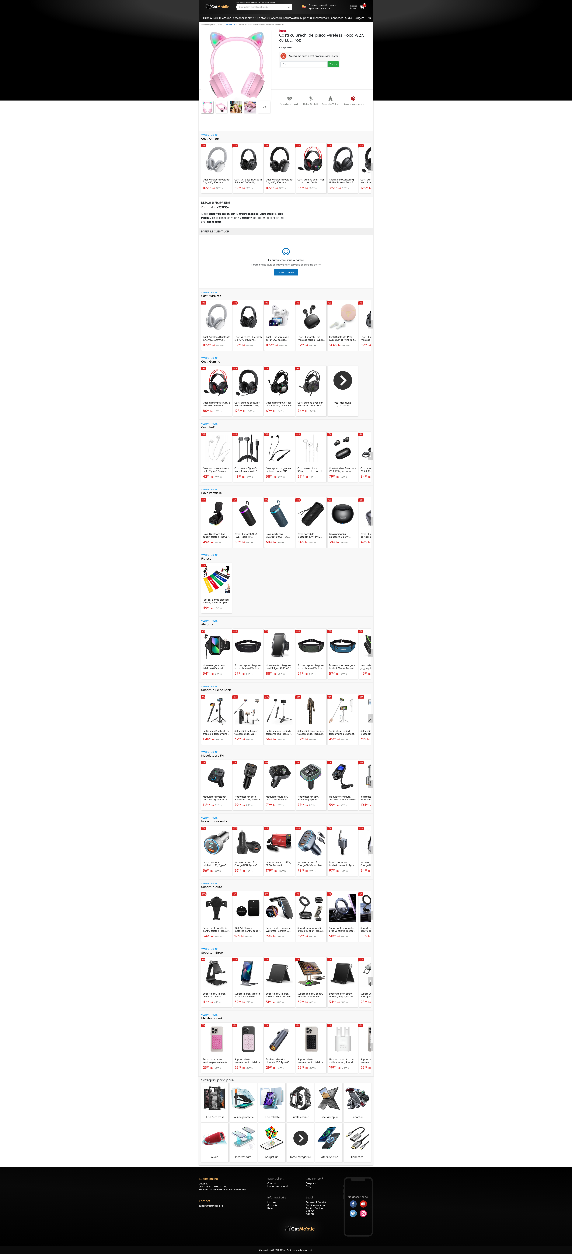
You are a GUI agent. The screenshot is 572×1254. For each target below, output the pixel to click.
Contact (271, 1183)
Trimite (333, 64)
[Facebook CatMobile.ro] (355, 1203)
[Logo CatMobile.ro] (217, 6)
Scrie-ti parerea (286, 272)
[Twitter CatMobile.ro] (355, 1213)
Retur (270, 1208)
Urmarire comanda (278, 1186)
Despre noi (312, 1183)
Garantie (272, 1205)
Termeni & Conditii (316, 1202)
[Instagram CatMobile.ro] (363, 1213)
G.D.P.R (310, 1214)
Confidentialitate (315, 1205)
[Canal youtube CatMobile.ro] (363, 1203)
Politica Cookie (314, 1208)
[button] (370, 167)
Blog (308, 1186)
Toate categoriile (208, 25)
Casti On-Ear (230, 25)
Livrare (271, 1202)
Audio (220, 25)
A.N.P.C (310, 1211)
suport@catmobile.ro (211, 1205)
